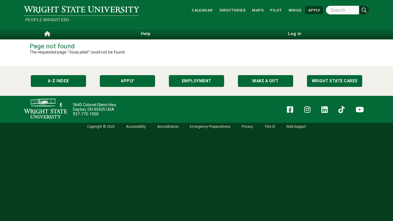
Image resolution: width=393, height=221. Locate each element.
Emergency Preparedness (210, 127)
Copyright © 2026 (101, 127)
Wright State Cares (335, 81)
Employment (196, 81)
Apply (127, 81)
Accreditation (168, 127)
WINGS (295, 10)
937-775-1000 (86, 114)
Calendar (202, 10)
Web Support (296, 127)
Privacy (247, 127)
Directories (232, 10)
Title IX (269, 127)
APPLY (314, 10)
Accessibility (136, 127)
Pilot (276, 10)
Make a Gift (265, 81)
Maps (258, 10)
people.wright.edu (47, 19)
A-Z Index (58, 81)
